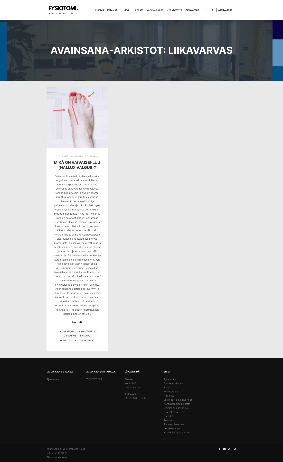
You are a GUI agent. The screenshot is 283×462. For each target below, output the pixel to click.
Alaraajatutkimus (173, 383)
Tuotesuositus (68, 341)
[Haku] (212, 10)
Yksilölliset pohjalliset (176, 432)
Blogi (167, 387)
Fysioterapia (171, 391)
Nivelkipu (85, 336)
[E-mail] (234, 449)
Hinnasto (169, 395)
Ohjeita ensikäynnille (176, 407)
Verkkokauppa (172, 428)
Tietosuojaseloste (174, 424)
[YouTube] (229, 449)
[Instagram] (224, 449)
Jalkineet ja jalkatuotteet (178, 399)
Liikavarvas (70, 336)
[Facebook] (219, 449)
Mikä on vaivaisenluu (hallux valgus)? (77, 165)
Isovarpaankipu (87, 331)
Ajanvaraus (225, 10)
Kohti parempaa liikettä (177, 403)
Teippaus (169, 420)
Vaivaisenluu (87, 341)
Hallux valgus (67, 331)
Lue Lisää (77, 322)
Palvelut (168, 416)
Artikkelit (94, 156)
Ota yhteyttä (171, 412)
